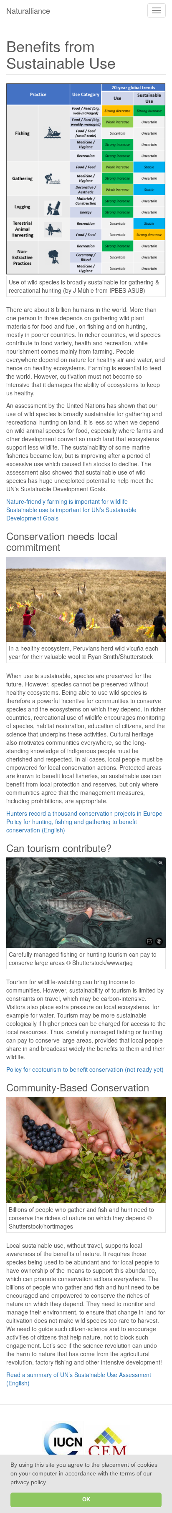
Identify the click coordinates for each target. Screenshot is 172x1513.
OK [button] (86, 1500)
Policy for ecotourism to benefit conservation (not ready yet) (85, 1069)
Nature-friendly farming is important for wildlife (67, 501)
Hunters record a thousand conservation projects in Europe (84, 813)
